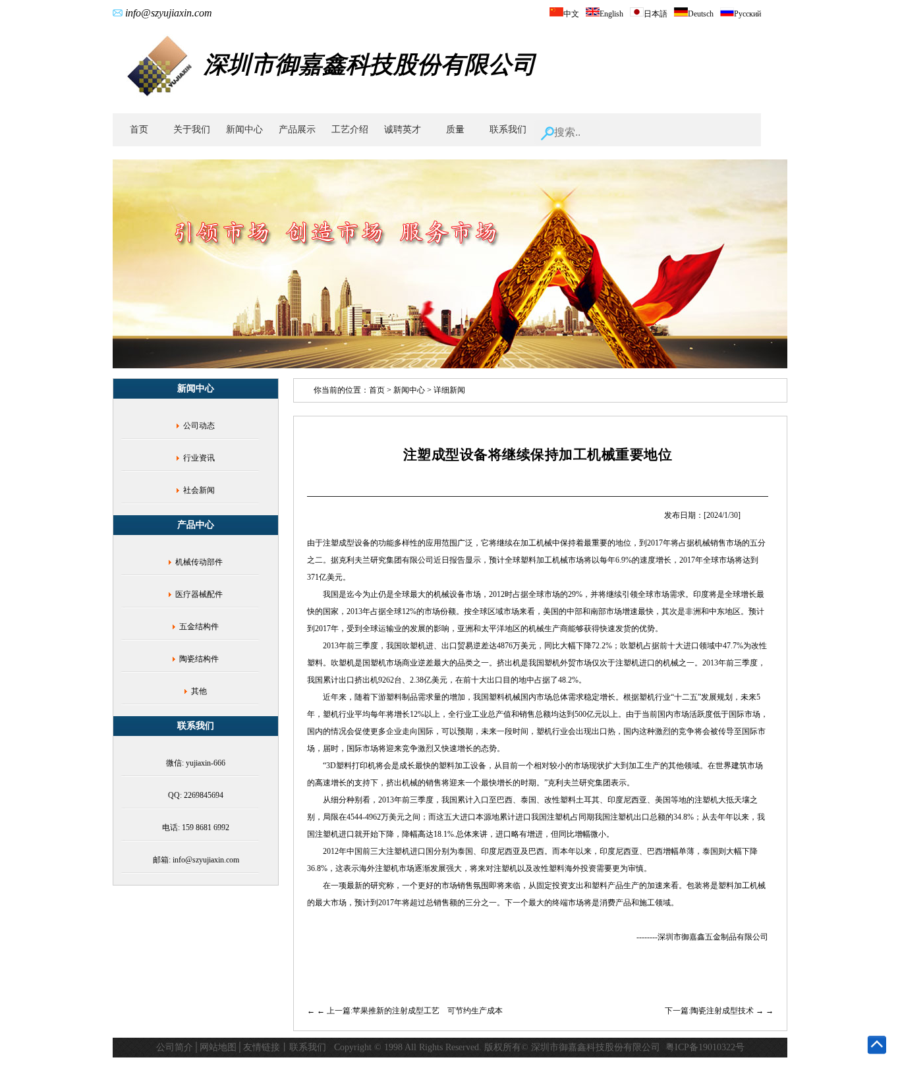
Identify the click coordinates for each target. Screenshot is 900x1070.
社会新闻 (199, 490)
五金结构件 (199, 626)
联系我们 (508, 129)
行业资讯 (199, 458)
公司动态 (199, 425)
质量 (455, 129)
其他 (199, 691)
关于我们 (191, 129)
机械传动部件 (199, 562)
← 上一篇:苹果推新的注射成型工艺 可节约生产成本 (410, 1010)
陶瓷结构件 (199, 658)
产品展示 (297, 129)
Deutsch (701, 13)
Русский (747, 13)
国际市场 (744, 714)
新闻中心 (244, 129)
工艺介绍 (349, 129)
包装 (694, 885)
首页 (139, 129)
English (611, 13)
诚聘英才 (402, 129)
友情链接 (261, 1047)
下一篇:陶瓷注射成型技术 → (715, 1010)
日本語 (655, 13)
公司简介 (174, 1047)
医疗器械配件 (199, 594)
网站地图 (218, 1047)
